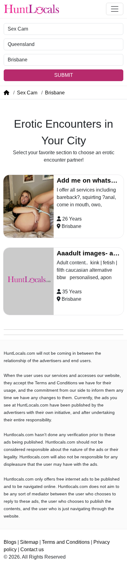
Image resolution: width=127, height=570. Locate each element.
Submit (63, 75)
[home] (6, 92)
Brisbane (55, 92)
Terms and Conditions (66, 542)
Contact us (32, 549)
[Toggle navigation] (114, 9)
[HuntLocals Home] (31, 9)
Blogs (10, 542)
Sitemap (29, 542)
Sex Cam (27, 92)
